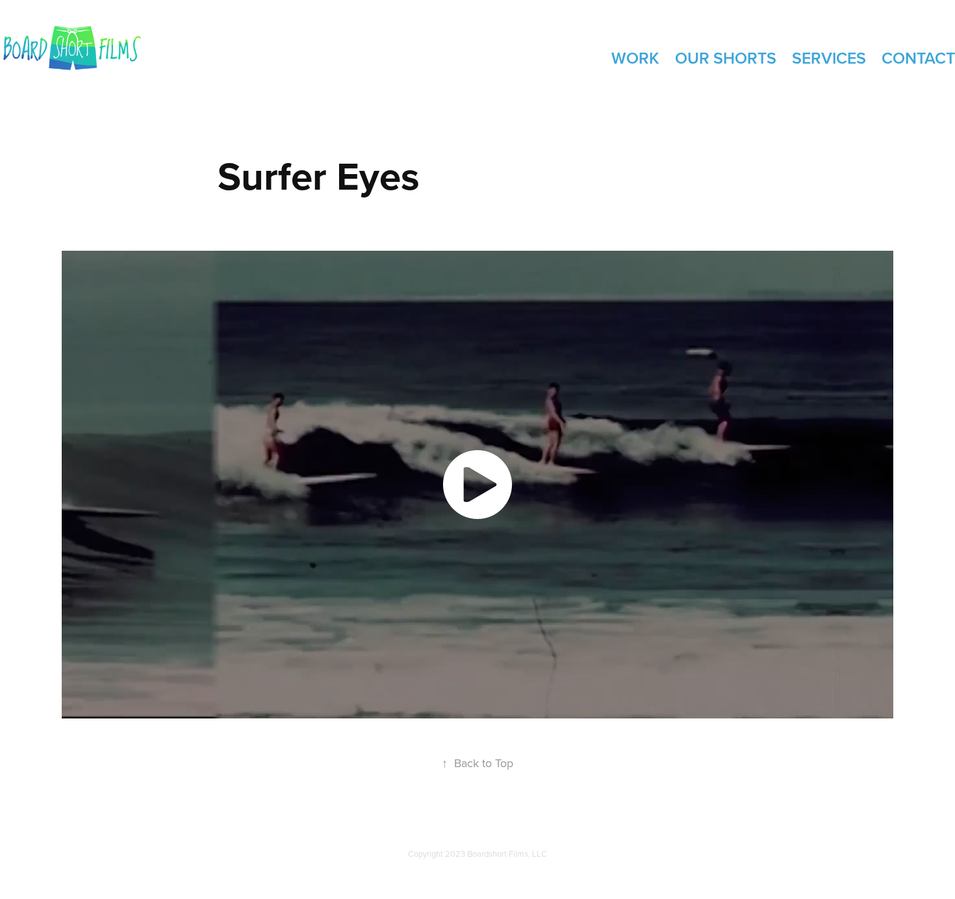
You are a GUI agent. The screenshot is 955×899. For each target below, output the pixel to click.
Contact (918, 58)
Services (829, 58)
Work (635, 58)
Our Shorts (725, 58)
